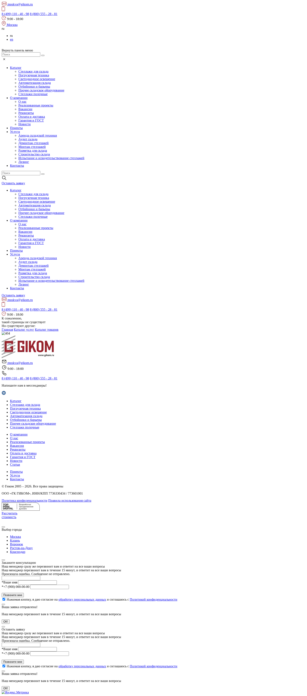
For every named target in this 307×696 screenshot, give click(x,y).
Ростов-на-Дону (21, 548)
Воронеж (16, 544)
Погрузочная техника (33, 75)
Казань (15, 540)
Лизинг (23, 162)
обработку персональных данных (82, 599)
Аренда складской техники (37, 135)
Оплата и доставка (31, 116)
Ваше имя (9, 582)
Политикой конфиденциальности (153, 599)
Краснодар (17, 552)
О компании (19, 98)
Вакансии (25, 109)
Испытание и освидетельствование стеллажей (51, 158)
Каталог (16, 67)
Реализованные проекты (35, 105)
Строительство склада (34, 154)
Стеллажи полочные (33, 94)
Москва (15, 536)
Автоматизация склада (34, 83)
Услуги (15, 131)
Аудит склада (27, 139)
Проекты (16, 128)
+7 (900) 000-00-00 (15, 586)
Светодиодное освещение (36, 79)
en (11, 39)
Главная (7, 329)
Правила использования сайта (69, 500)
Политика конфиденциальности (24, 500)
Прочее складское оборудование (41, 90)
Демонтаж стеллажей (33, 143)
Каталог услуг (24, 329)
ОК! (5, 621)
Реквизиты (26, 113)
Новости (24, 124)
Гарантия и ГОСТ (31, 120)
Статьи (15, 464)
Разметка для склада (32, 150)
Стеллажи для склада (33, 71)
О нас (22, 101)
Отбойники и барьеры (34, 86)
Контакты (17, 165)
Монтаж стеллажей (32, 147)
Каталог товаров (46, 329)
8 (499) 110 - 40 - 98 (15, 14)
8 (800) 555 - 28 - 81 (43, 14)
